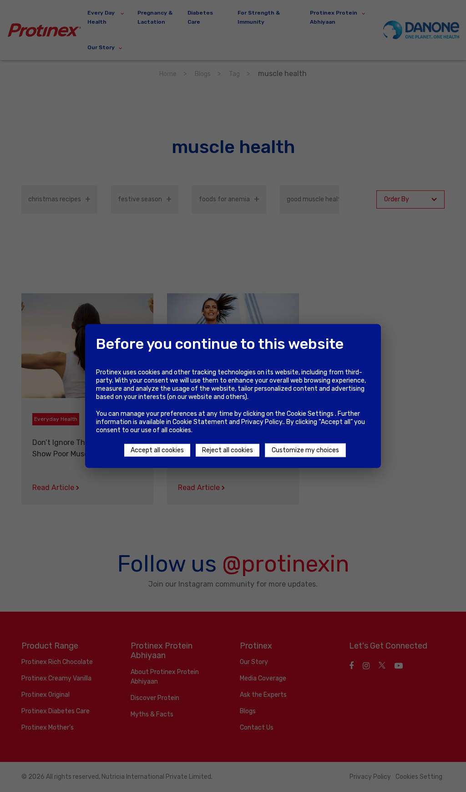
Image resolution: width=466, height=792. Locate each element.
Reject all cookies (227, 450)
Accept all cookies (157, 450)
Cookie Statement (200, 422)
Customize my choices (305, 450)
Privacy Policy (261, 422)
